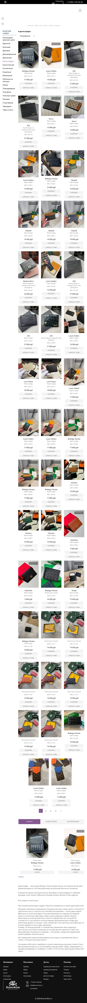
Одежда (5, 966)
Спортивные (8, 103)
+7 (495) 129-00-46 (75, 2)
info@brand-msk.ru (36, 985)
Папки (5, 85)
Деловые (6, 50)
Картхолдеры (8, 61)
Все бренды (67, 976)
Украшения (7, 979)
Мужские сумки (7, 32)
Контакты (67, 973)
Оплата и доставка (70, 966)
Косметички (8, 68)
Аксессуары (7, 976)
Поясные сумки (9, 95)
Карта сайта (67, 979)
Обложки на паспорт (8, 80)
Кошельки (7, 72)
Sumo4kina (33, 988)
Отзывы (66, 970)
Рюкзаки (6, 99)
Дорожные (7, 58)
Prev (19, 877)
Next (22, 877)
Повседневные (9, 88)
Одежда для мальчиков (51, 966)
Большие (6, 47)
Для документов (9, 54)
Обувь (5, 970)
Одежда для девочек (50, 970)
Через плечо (8, 110)
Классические (8, 65)
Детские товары (49, 976)
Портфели (7, 92)
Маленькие (7, 75)
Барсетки (6, 43)
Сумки (5, 973)
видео (81, 567)
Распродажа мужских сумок (9, 38)
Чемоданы (7, 106)
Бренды (46, 979)
